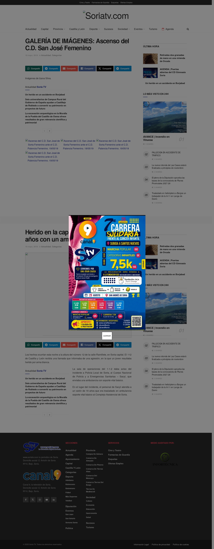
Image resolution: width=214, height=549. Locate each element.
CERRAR (107, 336)
